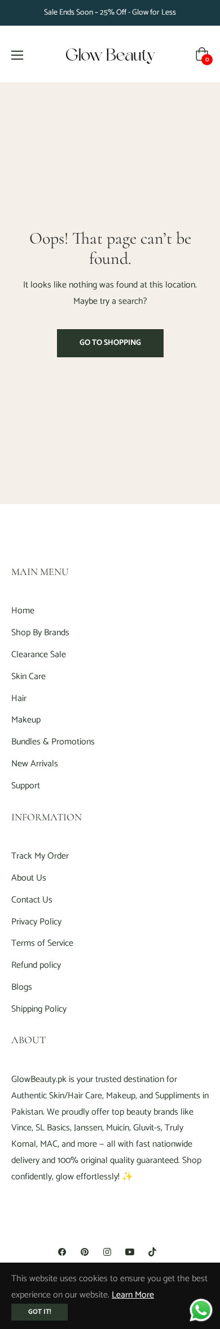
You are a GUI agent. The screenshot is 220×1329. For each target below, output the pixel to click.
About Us (28, 878)
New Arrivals (34, 763)
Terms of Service (42, 943)
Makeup (26, 720)
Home (22, 610)
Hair (19, 698)
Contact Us (31, 900)
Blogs (21, 987)
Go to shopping (110, 342)
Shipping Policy (39, 1009)
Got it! (39, 1311)
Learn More (133, 1295)
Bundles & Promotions (53, 741)
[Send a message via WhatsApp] (201, 1310)
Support (25, 785)
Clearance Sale (38, 654)
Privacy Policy (36, 922)
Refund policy (36, 965)
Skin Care (28, 676)
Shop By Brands (40, 632)
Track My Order (40, 856)
